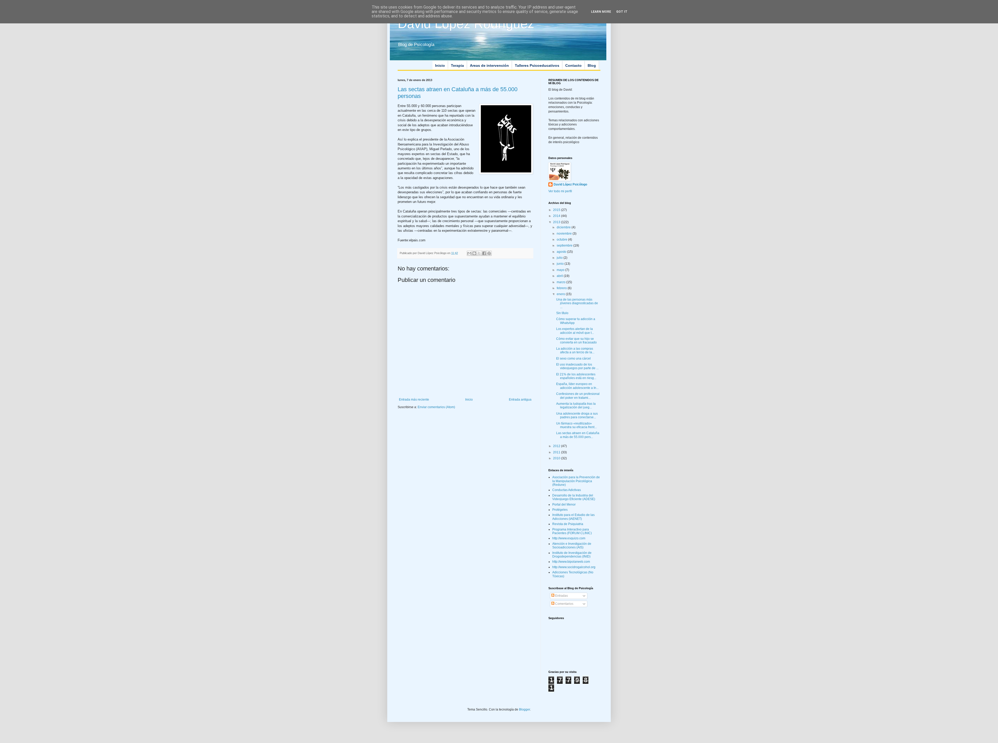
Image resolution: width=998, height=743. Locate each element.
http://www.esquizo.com (568, 538)
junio (560, 264)
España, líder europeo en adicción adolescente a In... (577, 385)
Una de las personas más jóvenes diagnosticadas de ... (577, 303)
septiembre (565, 245)
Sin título (562, 313)
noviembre (565, 233)
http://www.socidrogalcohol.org (573, 567)
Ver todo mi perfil (560, 191)
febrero (562, 288)
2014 (557, 216)
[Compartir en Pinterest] (489, 253)
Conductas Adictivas (566, 490)
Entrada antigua (520, 399)
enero (561, 294)
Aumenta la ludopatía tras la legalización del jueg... (576, 405)
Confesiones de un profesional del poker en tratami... (578, 395)
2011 (557, 452)
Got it (621, 12)
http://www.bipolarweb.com (571, 561)
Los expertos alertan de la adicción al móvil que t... (575, 330)
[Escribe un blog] (474, 253)
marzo (561, 282)
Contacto (573, 65)
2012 (557, 446)
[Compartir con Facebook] (484, 253)
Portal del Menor (564, 504)
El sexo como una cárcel (573, 358)
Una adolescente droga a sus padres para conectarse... (577, 415)
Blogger (524, 709)
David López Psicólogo (570, 184)
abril (560, 276)
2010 (557, 458)
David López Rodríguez (466, 23)
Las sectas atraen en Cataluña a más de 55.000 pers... (577, 435)
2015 (557, 210)
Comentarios (563, 604)
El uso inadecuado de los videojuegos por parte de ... (577, 366)
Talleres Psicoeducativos (537, 65)
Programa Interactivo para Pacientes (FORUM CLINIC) (572, 531)
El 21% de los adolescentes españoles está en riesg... (576, 376)
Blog (592, 65)
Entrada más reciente (414, 399)
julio (560, 258)
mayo (561, 270)
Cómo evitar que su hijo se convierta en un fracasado (576, 340)
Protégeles (560, 510)
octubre (562, 239)
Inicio (440, 65)
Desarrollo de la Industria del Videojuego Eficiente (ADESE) (573, 497)
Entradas (561, 596)
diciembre (564, 227)
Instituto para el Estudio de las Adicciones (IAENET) (573, 516)
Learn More (601, 12)
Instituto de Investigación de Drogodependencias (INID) (572, 554)
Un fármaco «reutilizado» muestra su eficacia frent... (576, 425)
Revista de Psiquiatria (567, 524)
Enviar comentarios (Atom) (436, 407)
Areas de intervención (489, 65)
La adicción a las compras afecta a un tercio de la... (575, 350)
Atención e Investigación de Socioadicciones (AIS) (571, 545)
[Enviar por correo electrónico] (469, 253)
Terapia (457, 65)
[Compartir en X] (479, 253)
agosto (562, 252)
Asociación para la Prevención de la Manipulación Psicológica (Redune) (576, 481)
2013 (557, 222)
